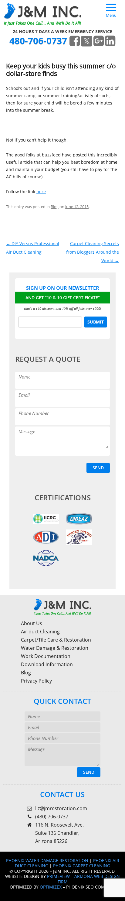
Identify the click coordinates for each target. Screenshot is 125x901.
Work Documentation (45, 656)
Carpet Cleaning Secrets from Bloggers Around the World (92, 252)
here (41, 191)
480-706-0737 (38, 40)
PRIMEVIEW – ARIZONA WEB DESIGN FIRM (83, 879)
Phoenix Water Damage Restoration (47, 860)
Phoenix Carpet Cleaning (81, 865)
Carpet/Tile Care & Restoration (56, 639)
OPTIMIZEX (51, 887)
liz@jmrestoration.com (61, 808)
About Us (31, 623)
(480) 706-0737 (51, 816)
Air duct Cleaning (40, 631)
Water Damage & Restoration (54, 648)
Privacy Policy (36, 680)
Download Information (47, 664)
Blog (55, 206)
